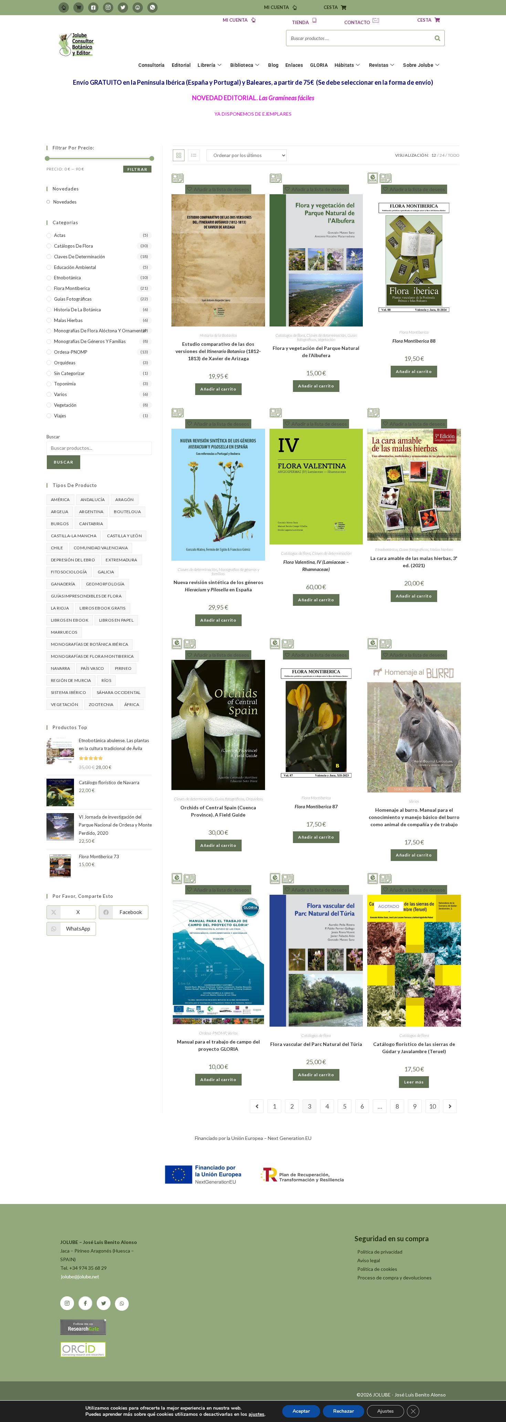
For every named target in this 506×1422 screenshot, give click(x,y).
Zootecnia (101, 704)
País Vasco (92, 668)
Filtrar (137, 169)
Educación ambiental (75, 267)
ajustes (256, 1414)
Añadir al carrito (218, 389)
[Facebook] (93, 7)
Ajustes (385, 1411)
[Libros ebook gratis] (372, 177)
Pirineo (123, 668)
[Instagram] (108, 7)
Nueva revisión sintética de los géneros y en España (218, 585)
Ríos (106, 680)
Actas (59, 235)
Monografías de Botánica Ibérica (89, 644)
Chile (57, 547)
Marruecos (64, 632)
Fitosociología (69, 571)
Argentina (91, 511)
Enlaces (294, 65)
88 (413, 341)
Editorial (181, 65)
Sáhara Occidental (119, 692)
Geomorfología (105, 584)
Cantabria (91, 523)
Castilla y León (124, 535)
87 (316, 806)
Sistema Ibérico (68, 692)
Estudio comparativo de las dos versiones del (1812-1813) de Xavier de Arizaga (218, 351)
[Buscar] (437, 38)
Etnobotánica (386, 549)
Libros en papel (116, 620)
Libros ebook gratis (103, 608)
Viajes (60, 415)
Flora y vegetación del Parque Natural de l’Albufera (316, 351)
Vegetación (326, 339)
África (131, 704)
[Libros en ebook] (176, 643)
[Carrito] (78, 7)
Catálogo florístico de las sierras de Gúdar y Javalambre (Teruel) (414, 1047)
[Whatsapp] (152, 7)
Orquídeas (254, 798)
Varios (414, 801)
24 (442, 155)
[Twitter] (123, 7)
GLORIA (319, 65)
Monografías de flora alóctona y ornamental (100, 330)
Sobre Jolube (418, 65)
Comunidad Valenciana (101, 547)
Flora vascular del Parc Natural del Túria (316, 1044)
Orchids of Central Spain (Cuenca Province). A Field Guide (218, 811)
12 (433, 155)
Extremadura (121, 559)
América (60, 499)
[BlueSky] (138, 7)
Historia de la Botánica (218, 335)
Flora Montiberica (414, 332)
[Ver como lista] (194, 155)
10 (432, 1106)
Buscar (53, 436)
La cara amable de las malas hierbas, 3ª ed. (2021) (413, 561)
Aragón (124, 499)
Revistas (379, 65)
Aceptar (301, 1411)
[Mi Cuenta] (64, 7)
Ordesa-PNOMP (212, 1033)
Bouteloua (127, 511)
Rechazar (343, 1411)
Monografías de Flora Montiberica (92, 656)
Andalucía (93, 499)
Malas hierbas (441, 549)
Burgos (59, 523)
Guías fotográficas (414, 549)
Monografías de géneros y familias (235, 571)
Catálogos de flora (290, 335)
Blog (273, 65)
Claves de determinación (326, 335)
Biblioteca (241, 65)
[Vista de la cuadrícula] (179, 155)
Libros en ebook (69, 620)
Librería (206, 65)
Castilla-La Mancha (73, 535)
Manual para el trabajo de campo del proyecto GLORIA (218, 1045)
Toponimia (65, 383)
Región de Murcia (71, 680)
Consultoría (151, 65)
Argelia (59, 511)
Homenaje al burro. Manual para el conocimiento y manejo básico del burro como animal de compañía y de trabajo (414, 817)
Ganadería (63, 584)
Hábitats (344, 65)
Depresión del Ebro (73, 559)
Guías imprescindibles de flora (86, 596)
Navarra (60, 668)
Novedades (64, 202)
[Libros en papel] (177, 177)
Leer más (414, 1081)
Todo (454, 155)
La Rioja (60, 608)
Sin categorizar (69, 373)
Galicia (106, 571)
